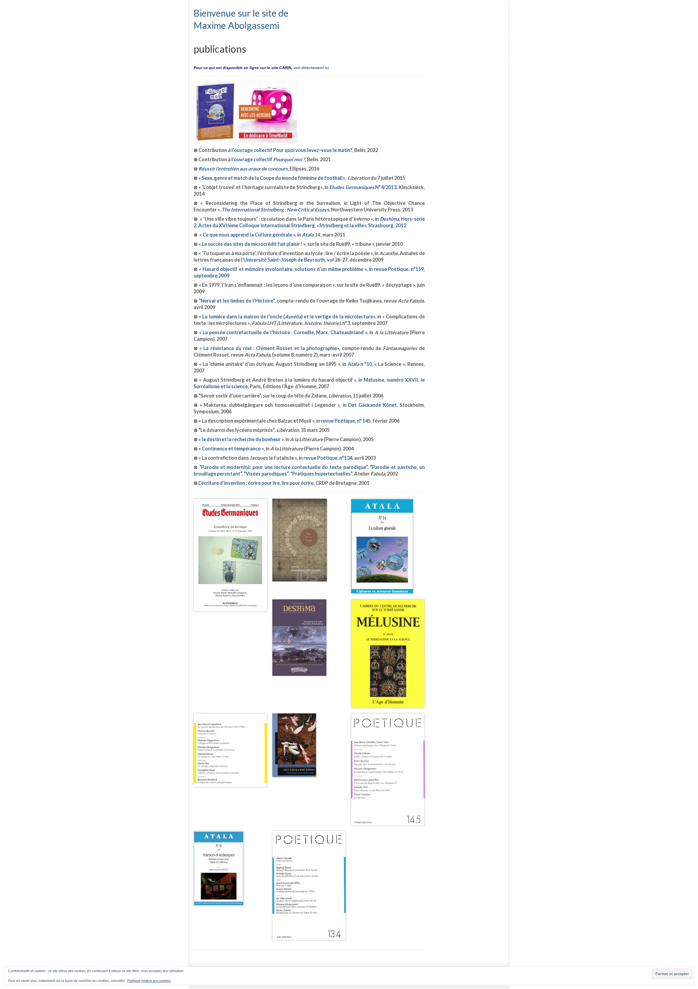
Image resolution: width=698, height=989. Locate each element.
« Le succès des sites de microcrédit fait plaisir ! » (251, 244)
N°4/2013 (362, 187)
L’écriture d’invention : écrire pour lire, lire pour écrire (256, 483)
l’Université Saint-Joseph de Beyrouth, (283, 260)
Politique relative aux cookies (149, 981)
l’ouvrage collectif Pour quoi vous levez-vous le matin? (291, 150)
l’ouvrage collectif (268, 159)
